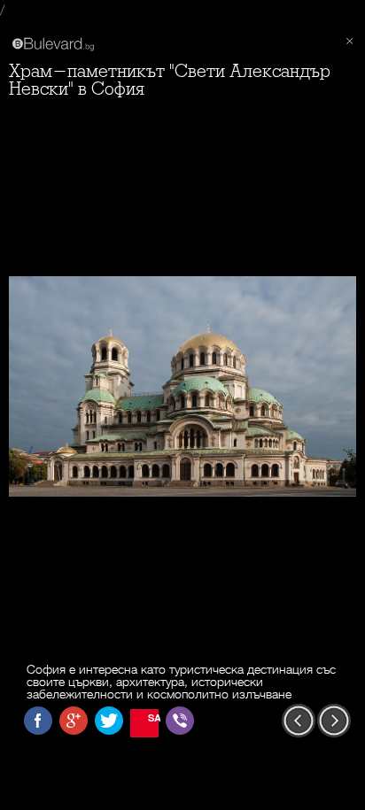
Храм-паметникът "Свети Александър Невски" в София (169, 80)
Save (153, 717)
